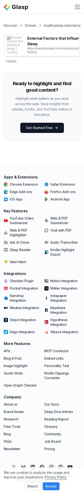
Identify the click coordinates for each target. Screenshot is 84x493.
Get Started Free (39, 128)
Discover (11, 25)
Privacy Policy (55, 477)
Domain (30, 25)
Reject (33, 486)
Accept (51, 486)
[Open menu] (77, 7)
